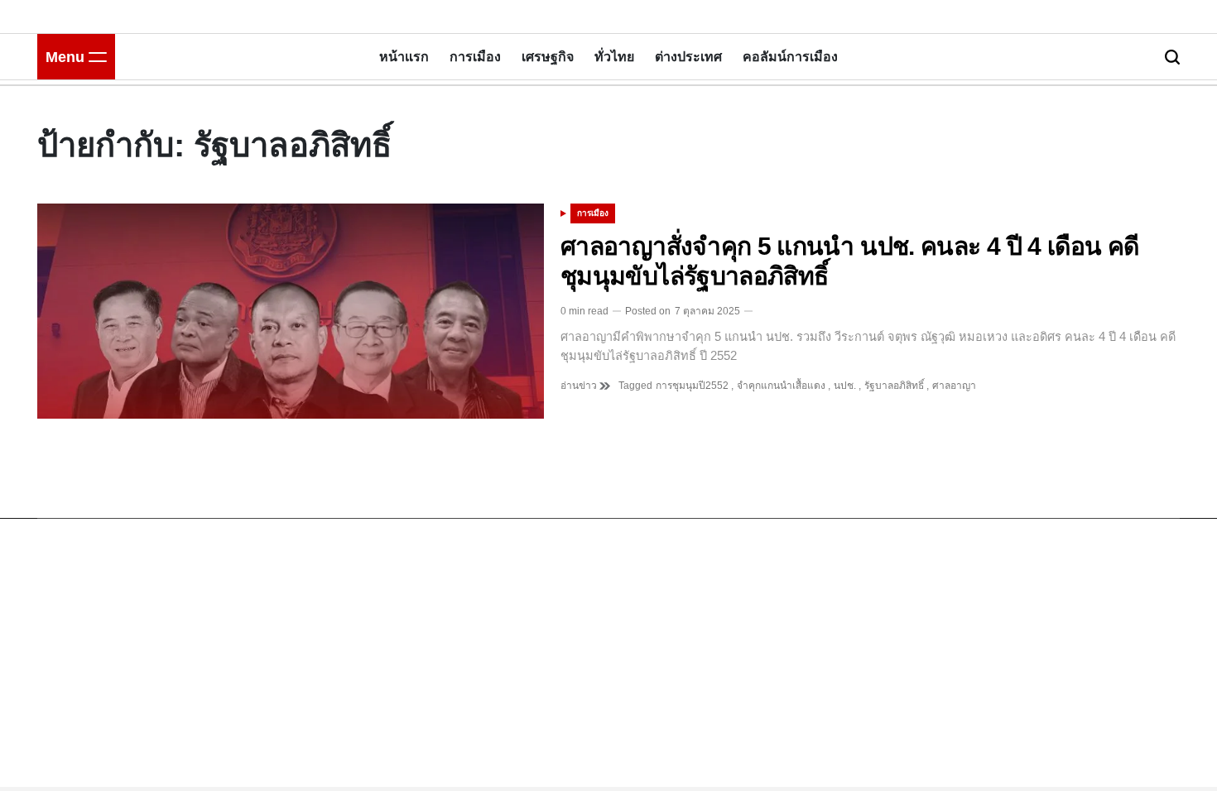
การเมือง (475, 57)
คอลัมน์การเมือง (790, 57)
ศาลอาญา (954, 385)
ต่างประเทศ (688, 57)
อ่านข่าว (579, 385)
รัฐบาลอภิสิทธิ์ (894, 385)
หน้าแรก (404, 57)
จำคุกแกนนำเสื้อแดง (781, 385)
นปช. (845, 385)
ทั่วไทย (614, 57)
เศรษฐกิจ (548, 57)
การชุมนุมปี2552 (692, 385)
